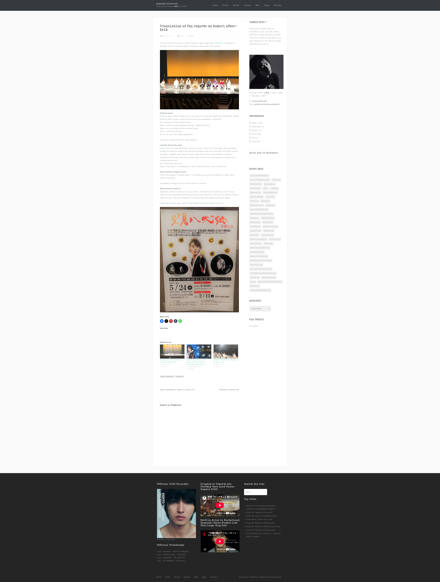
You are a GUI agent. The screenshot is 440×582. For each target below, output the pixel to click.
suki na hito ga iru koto (261, 269)
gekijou (265, 201)
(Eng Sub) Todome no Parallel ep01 (260, 523)
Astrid (268, 577)
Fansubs (277, 5)
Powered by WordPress (248, 577)
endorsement (270, 192)
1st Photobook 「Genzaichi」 (174, 561)
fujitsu (270, 196)
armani (276, 179)
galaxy (254, 201)
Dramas (247, 5)
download (255, 192)
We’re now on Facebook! (263, 153)
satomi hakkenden (167, 376)
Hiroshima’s (218, 43)
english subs (256, 196)
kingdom (268, 222)
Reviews (255, 130)
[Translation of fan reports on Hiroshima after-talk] (172, 351)
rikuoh (268, 243)
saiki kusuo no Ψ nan (260, 247)
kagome (254, 218)
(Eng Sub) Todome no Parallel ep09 (260, 530)
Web (258, 5)
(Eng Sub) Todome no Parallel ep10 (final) (263, 526)
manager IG (267, 235)
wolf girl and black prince (270, 281)
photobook (255, 243)
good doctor (256, 205)
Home (215, 5)
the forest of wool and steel (263, 273)
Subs (254, 141)
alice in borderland (259, 175)
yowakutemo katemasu (260, 290)
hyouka (270, 205)
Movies (236, 5)
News (192, 36)
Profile (225, 5)
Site (253, 138)
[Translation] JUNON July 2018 (259, 519)
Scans (254, 134)
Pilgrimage (256, 126)
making (254, 235)
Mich (181, 36)
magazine (269, 230)
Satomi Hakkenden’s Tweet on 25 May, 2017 (177, 390)
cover (274, 188)
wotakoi (254, 286)
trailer (254, 277)
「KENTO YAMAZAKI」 (181, 551)
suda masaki (256, 264)
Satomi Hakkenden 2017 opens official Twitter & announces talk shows (196, 362)
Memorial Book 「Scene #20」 (175, 554)
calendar (255, 188)
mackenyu (255, 230)
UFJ (252, 281)
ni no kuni (275, 239)
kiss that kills (270, 226)
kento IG (255, 222)
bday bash (269, 184)
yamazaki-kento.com (167, 4)
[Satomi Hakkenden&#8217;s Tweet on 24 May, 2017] (226, 351)
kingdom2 (255, 226)
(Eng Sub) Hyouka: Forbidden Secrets (261, 516)
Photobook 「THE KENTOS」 (174, 558)
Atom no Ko (255, 184)
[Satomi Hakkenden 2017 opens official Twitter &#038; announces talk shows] (199, 351)
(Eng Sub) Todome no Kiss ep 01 (259, 512)
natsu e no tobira (258, 239)
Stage (266, 5)
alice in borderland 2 (259, 179)
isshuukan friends (259, 209)
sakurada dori (257, 252)
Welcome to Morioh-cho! (229, 390)
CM (265, 188)
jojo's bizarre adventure (261, 213)
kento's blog (268, 218)
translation (179, 376)
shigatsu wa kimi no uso (260, 260)
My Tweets (253, 326)
